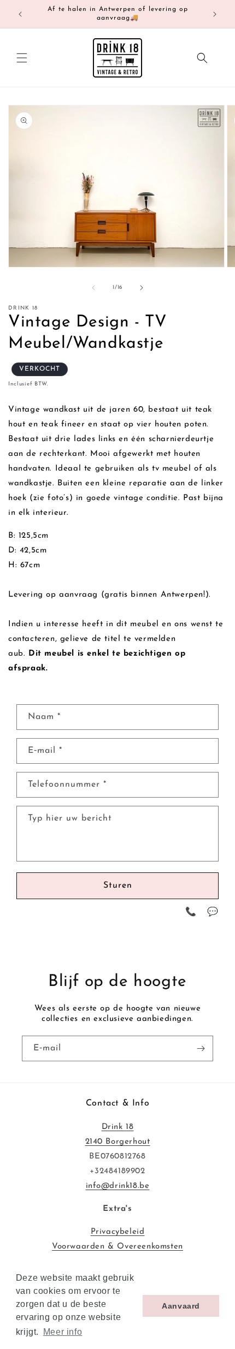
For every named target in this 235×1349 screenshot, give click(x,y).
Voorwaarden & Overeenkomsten (117, 1247)
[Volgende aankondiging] (215, 14)
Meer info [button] (62, 1331)
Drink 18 (118, 1127)
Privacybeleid (118, 1232)
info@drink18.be (118, 1186)
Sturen (117, 885)
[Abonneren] (201, 1048)
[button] (22, 58)
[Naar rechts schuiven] (142, 288)
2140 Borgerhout (117, 1142)
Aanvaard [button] (181, 1306)
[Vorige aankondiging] (20, 14)
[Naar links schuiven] (93, 288)
